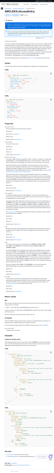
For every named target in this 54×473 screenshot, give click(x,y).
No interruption (17, 139)
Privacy (12, 471)
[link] (30, 8)
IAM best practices (10, 211)
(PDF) (24, 27)
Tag (18, 84)
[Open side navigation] (2, 8)
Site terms (16, 471)
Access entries (31, 58)
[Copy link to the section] (3, 63)
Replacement (17, 154)
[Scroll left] (22, 4)
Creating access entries (11, 283)
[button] (8, 20)
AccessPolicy (28, 78)
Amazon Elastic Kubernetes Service (21, 465)
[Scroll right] (49, 4)
